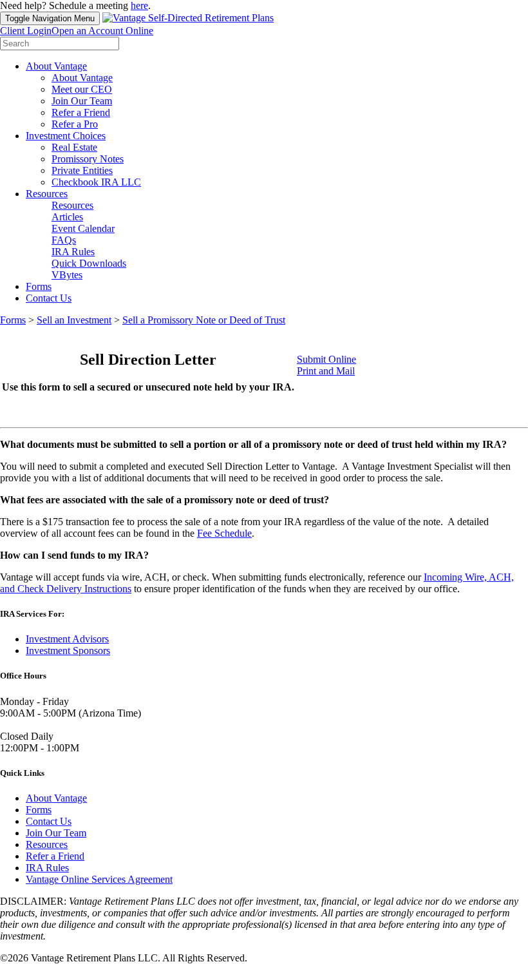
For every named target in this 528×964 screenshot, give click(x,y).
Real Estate (74, 147)
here (139, 5)
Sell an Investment (74, 319)
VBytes (67, 274)
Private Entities (82, 170)
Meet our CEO (82, 89)
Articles (67, 216)
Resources (47, 193)
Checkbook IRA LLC (96, 182)
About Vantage (56, 66)
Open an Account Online (102, 30)
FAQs (64, 240)
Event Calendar (83, 228)
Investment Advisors (67, 638)
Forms (39, 286)
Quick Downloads (89, 263)
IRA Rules (73, 251)
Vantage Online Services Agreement (99, 879)
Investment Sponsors (68, 650)
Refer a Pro (75, 124)
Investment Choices (66, 135)
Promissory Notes (88, 158)
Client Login (26, 30)
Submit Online (326, 359)
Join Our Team (82, 100)
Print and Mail (326, 370)
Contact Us (48, 298)
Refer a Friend (81, 112)
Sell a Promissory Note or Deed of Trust (203, 319)
